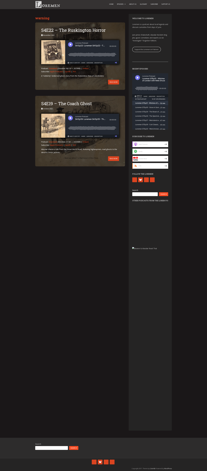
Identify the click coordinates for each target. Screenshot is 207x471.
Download (53, 68)
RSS (74, 71)
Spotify (68, 71)
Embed (86, 68)
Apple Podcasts (56, 71)
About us (132, 4)
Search (135, 190)
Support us (165, 4)
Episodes (120, 4)
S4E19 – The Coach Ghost (66, 103)
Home (111, 4)
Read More (114, 82)
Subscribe (154, 4)
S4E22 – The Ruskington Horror (73, 30)
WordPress (168, 469)
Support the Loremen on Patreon (146, 49)
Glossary (143, 4)
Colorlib (152, 469)
